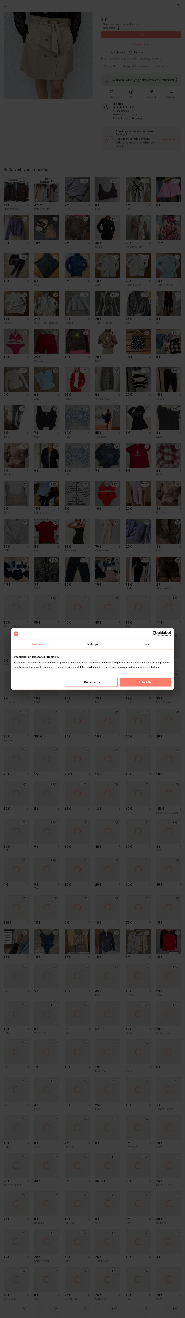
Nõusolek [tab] (38, 644)
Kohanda (90, 682)
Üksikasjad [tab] (93, 644)
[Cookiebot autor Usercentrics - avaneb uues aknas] (155, 633)
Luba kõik (145, 682)
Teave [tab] (146, 644)
